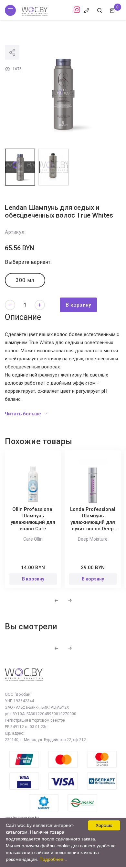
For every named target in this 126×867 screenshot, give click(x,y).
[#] (10, 10)
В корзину (78, 305)
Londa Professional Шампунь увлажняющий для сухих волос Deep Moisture (92, 522)
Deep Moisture (93, 539)
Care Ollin (33, 539)
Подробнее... (53, 859)
